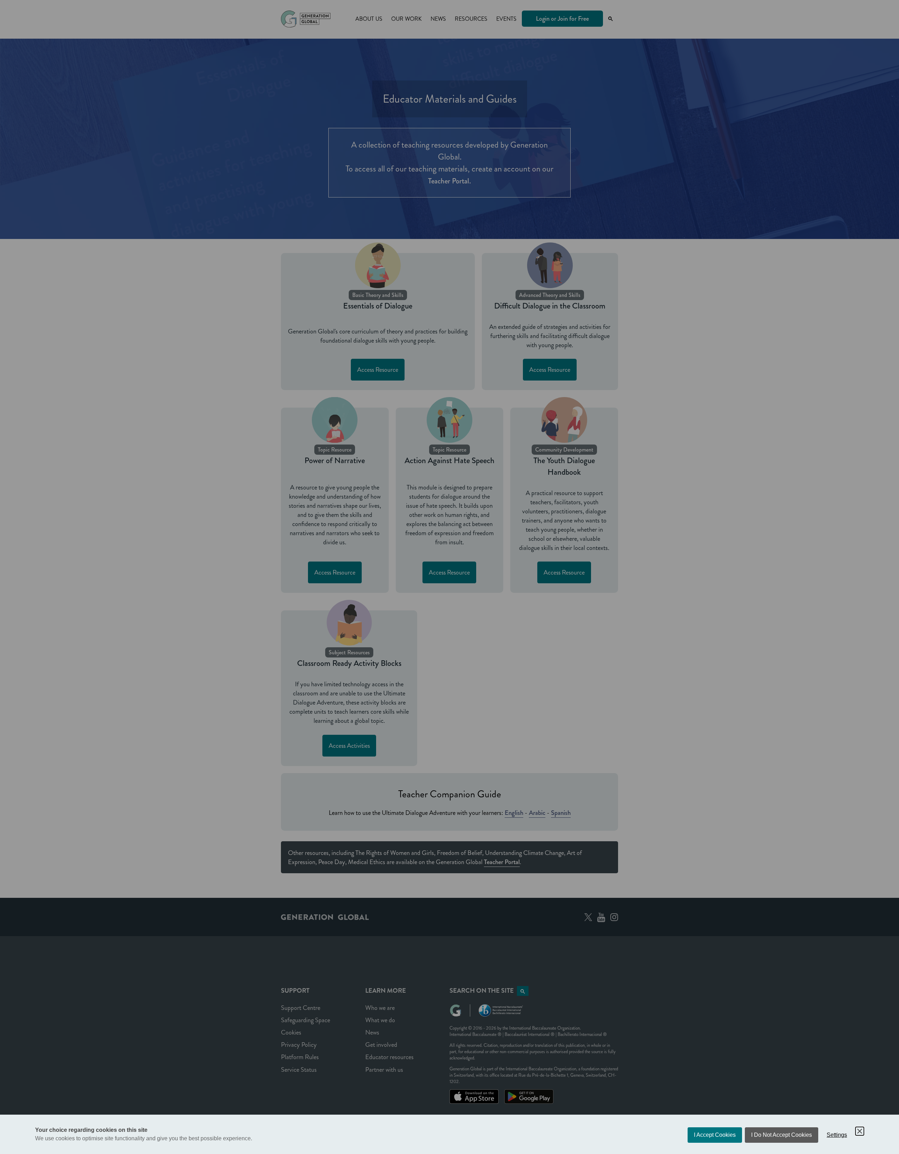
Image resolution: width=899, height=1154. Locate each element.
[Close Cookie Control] (859, 1131)
